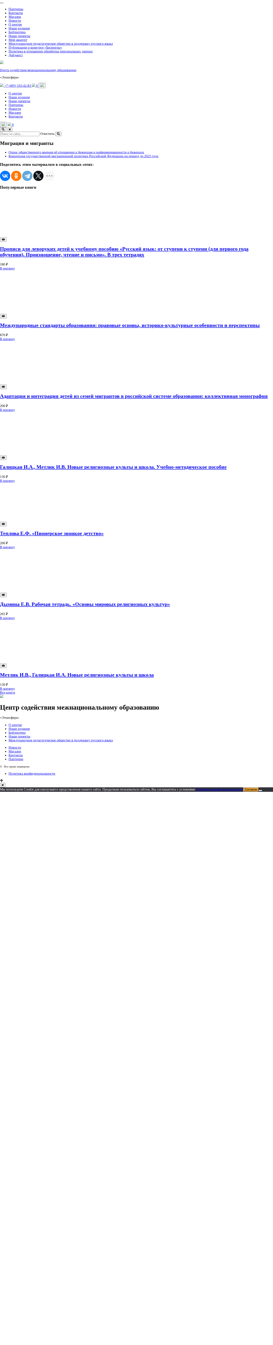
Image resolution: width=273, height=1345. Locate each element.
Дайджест (16, 55)
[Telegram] (27, 176)
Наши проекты (19, 36)
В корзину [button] (7, 268)
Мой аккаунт (18, 40)
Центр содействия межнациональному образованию (38, 70)
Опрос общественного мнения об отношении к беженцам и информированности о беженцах (76, 152)
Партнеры (16, 9)
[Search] (58, 134)
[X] (38, 176)
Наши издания (19, 28)
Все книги (7, 692)
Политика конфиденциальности (32, 773)
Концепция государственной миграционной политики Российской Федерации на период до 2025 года (83, 156)
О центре (15, 24)
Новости (15, 20)
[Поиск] (3, 129)
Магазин (15, 17)
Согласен (251, 789)
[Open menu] (42, 85)
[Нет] (260, 790)
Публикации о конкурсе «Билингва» (35, 47)
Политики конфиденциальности (219, 789)
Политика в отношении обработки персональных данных (51, 51)
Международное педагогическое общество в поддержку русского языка (61, 43)
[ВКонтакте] (5, 176)
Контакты (16, 13)
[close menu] (1, 3)
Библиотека (17, 32)
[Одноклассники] (16, 176)
